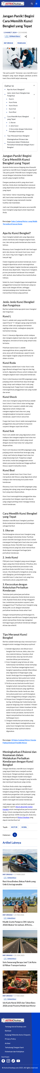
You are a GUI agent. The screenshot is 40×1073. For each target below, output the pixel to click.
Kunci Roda (13, 102)
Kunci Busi (13, 112)
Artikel (7, 1043)
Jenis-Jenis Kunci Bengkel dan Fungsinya (18, 94)
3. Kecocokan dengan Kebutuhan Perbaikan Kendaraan (20, 130)
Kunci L (11, 99)
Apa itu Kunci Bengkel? (16, 89)
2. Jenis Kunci (14, 126)
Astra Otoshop (23, 817)
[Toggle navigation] (36, 4)
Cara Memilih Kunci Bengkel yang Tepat (18, 117)
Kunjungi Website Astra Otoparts (17, 1035)
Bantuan (8, 1031)
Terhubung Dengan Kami (14, 1047)
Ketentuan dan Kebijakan (14, 1051)
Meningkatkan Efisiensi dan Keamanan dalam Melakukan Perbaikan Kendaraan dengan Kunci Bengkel (20, 143)
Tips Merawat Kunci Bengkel (18, 136)
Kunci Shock (13, 105)
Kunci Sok (12, 109)
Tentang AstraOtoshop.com (15, 1026)
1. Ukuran (12, 122)
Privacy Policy (10, 1039)
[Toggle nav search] (32, 4)
